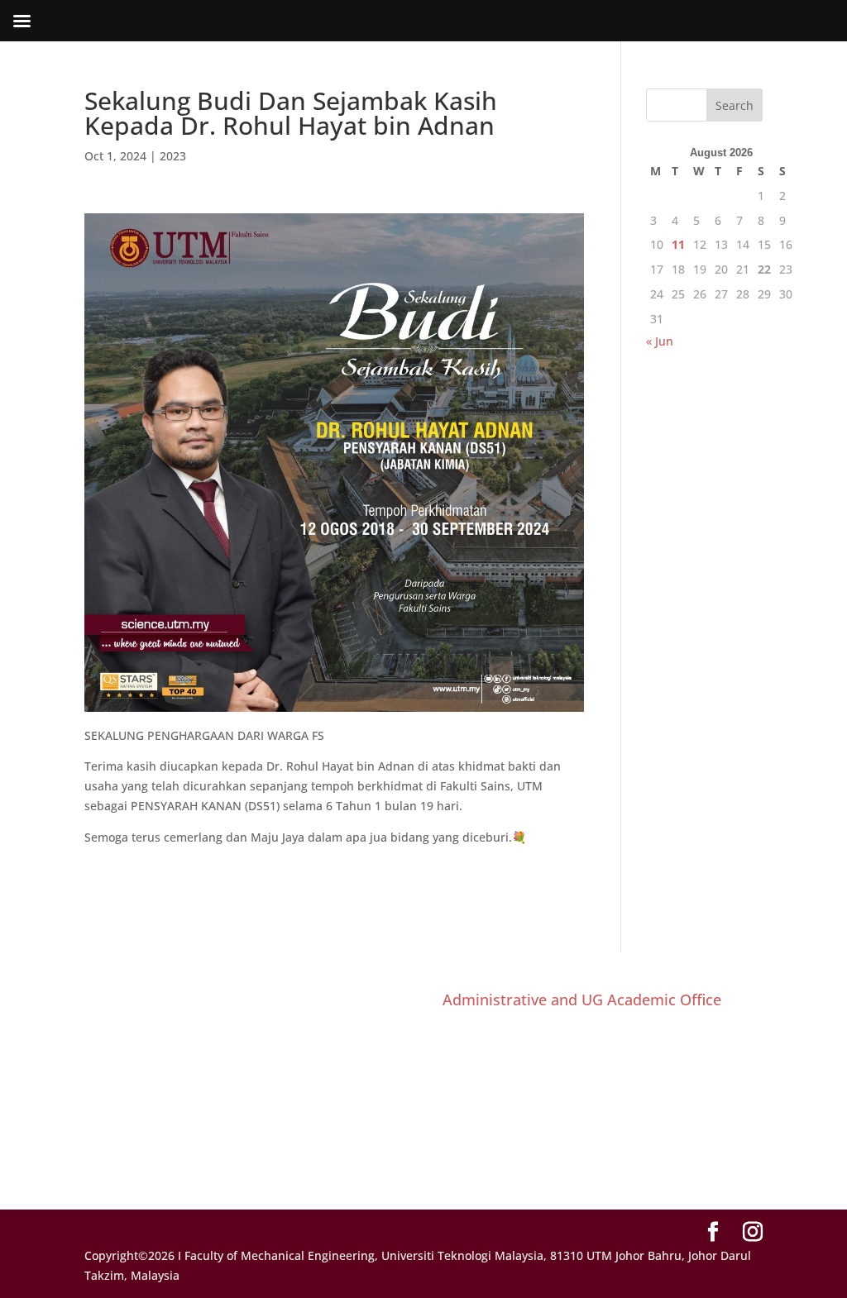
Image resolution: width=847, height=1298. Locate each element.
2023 (173, 156)
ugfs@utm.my (518, 1163)
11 (678, 244)
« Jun (659, 341)
